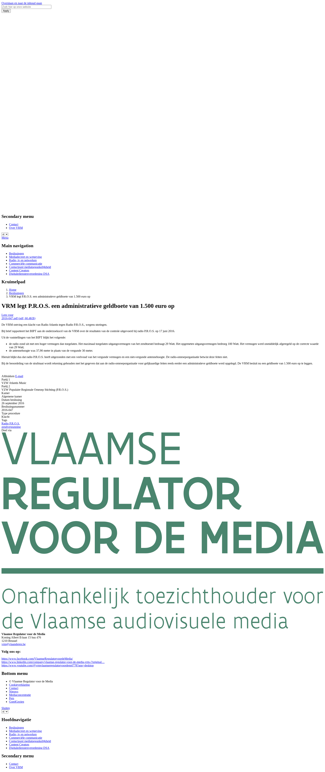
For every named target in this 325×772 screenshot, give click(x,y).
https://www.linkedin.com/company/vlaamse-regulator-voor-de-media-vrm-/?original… (53, 662)
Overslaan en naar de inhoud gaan (22, 3)
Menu (5, 237)
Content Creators (19, 270)
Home (12, 289)
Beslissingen (16, 253)
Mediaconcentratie (20, 694)
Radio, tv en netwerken (23, 260)
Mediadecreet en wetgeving (25, 256)
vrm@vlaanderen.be (14, 644)
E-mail (19, 376)
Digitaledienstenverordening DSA (29, 273)
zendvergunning (11, 426)
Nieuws (13, 691)
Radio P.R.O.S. (11, 423)
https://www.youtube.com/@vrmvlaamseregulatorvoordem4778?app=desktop (48, 665)
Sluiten (6, 708)
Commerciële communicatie (25, 263)
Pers (11, 698)
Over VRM (16, 227)
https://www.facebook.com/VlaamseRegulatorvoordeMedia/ (37, 658)
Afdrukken (8, 376)
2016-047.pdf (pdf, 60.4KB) (18, 318)
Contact (13, 224)
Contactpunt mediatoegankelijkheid (30, 267)
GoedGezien (16, 701)
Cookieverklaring (19, 684)
